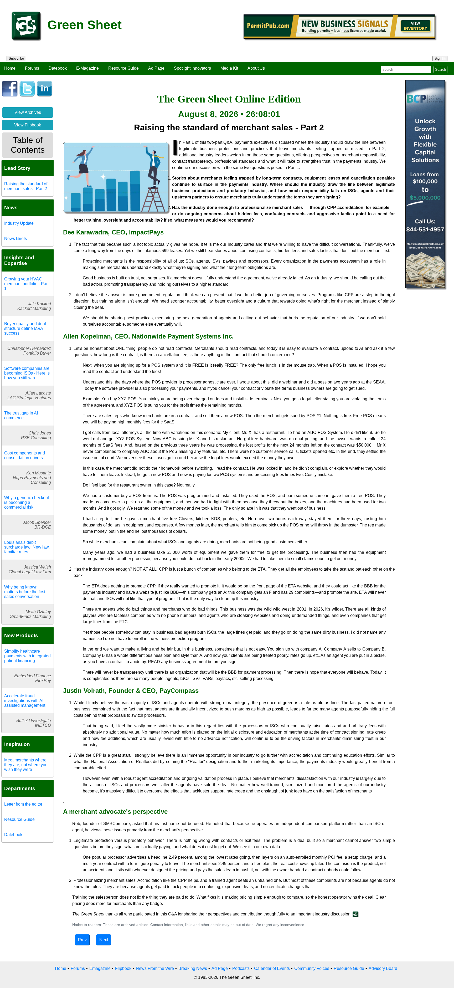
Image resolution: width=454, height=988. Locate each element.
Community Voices (311, 968)
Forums (32, 68)
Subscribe (16, 58)
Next (103, 940)
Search (440, 69)
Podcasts (241, 968)
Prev (82, 940)
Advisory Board (383, 968)
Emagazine (100, 968)
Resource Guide (123, 68)
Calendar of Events (272, 968)
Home (10, 68)
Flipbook (123, 968)
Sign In (440, 58)
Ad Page (156, 68)
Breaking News (192, 968)
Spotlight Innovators (192, 68)
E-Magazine (87, 68)
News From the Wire (155, 968)
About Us (256, 68)
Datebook (58, 68)
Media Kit (229, 68)
